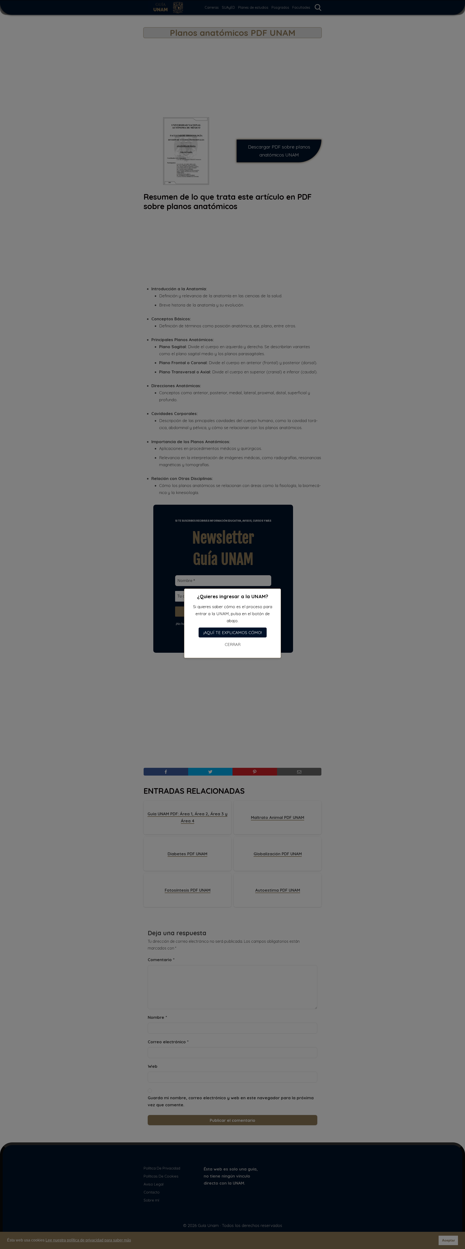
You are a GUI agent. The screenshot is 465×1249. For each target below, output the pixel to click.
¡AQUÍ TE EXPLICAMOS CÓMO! (232, 632)
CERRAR (232, 644)
